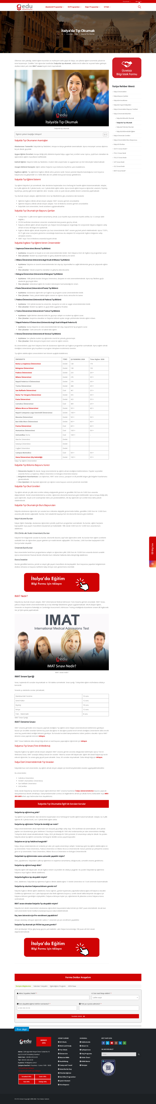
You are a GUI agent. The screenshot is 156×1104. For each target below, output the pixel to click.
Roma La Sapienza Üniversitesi (28, 364)
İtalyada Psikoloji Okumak (125, 127)
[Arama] (138, 1054)
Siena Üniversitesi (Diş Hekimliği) (29, 457)
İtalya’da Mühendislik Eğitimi (126, 131)
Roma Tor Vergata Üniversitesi (28, 395)
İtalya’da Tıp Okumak (124, 123)
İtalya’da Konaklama (120, 100)
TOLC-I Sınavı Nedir (120, 153)
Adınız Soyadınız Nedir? (28, 993)
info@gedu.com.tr (31, 1063)
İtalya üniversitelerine (84, 791)
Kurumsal (126, 1)
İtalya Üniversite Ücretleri (122, 135)
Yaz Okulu (63, 1050)
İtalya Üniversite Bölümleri (122, 114)
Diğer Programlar (92, 7)
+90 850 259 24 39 (32, 1057)
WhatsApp (124, 1043)
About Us (138, 1)
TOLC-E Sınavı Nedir (120, 158)
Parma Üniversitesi (23, 426)
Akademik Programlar (53, 7)
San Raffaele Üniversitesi (26, 390)
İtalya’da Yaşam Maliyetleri (122, 105)
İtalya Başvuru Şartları (121, 96)
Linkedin (120, 1043)
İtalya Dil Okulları (119, 144)
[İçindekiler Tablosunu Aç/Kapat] (103, 135)
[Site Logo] (25, 7)
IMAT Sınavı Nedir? (120, 171)
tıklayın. (42, 736)
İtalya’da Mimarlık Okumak (125, 118)
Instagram (116, 1043)
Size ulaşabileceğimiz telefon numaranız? (34, 1004)
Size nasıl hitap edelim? (102, 993)
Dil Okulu (63, 1042)
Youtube (112, 1043)
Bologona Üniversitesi (25, 368)
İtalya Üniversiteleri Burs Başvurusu (125, 140)
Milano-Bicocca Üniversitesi (27, 408)
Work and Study (65, 1046)
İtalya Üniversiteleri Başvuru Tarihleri (126, 109)
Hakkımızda (85, 1042)
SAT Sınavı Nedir (119, 162)
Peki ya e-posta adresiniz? (91, 1004)
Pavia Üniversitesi (23, 399)
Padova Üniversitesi (24, 373)
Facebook (103, 1043)
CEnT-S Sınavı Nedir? (120, 149)
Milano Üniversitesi (23, 377)
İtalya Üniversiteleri (120, 92)
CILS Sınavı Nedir (119, 166)
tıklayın (83, 741)
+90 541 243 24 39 (27, 1060)
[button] (139, 6)
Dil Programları (74, 7)
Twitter (107, 1043)
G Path (106, 7)
